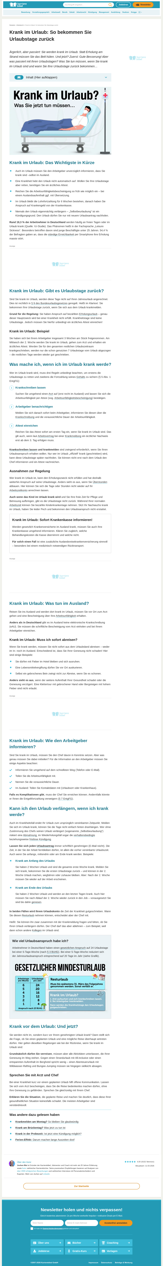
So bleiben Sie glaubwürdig (46, 1121)
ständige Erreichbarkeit (61, 234)
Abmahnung (30, 835)
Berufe (64, 12)
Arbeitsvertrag (46, 436)
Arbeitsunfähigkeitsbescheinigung (73, 398)
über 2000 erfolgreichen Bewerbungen (32, 1171)
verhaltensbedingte (84, 835)
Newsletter (145, 5)
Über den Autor (24, 1162)
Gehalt (71, 12)
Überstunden (100, 482)
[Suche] (110, 5)
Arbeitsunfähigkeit (66, 615)
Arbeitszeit (15, 505)
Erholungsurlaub (88, 314)
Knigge (134, 12)
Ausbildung (115, 12)
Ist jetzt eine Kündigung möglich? (48, 1133)
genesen (36, 902)
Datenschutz (106, 1263)
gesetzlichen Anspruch (73, 947)
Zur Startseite (81, 1186)
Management (104, 12)
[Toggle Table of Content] (60, 77)
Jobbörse (123, 5)
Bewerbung (25, 12)
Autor (24, 1168)
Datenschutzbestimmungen (53, 1228)
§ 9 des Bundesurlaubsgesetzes (49, 303)
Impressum (93, 1263)
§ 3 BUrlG (52, 951)
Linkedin (46, 1174)
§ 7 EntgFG (65, 798)
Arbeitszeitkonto (18, 490)
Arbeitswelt (55, 12)
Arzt (51, 393)
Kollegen (37, 930)
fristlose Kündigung (40, 839)
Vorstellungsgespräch (40, 12)
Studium (125, 12)
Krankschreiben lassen (23, 449)
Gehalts (80, 377)
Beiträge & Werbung (123, 1263)
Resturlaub (28, 915)
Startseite (12, 25)
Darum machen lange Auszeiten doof (44, 1139)
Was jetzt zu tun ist (40, 1127)
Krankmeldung (73, 436)
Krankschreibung (24, 417)
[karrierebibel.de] (18, 5)
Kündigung (92, 12)
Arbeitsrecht (81, 12)
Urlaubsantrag (45, 846)
